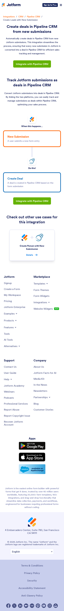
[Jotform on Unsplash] (55, 605)
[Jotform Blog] (32, 605)
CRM (20, 16)
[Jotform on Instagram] (50, 605)
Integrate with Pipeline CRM (32, 64)
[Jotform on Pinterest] (38, 605)
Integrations (9, 16)
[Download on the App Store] (32, 457)
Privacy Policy (32, 573)
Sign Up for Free (50, 5)
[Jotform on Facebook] (8, 605)
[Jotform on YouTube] (44, 605)
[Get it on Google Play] (32, 446)
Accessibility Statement (32, 588)
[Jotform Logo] (11, 5)
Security (32, 580)
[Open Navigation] (60, 5)
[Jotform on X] (14, 605)
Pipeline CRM (33, 16)
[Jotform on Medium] (26, 605)
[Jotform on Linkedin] (20, 605)
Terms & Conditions (32, 565)
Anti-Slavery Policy (32, 595)
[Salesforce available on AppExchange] (32, 469)
